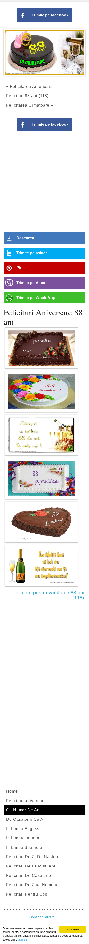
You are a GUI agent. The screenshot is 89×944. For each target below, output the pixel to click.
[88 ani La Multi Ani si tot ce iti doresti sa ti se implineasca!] (41, 566)
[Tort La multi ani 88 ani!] (41, 478)
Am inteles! (72, 929)
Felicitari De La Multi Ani (30, 866)
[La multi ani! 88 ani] (41, 348)
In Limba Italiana (22, 838)
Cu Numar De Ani (23, 810)
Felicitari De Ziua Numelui (32, 885)
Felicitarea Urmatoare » (29, 105)
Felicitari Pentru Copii (28, 894)
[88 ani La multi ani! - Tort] (41, 391)
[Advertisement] (44, 183)
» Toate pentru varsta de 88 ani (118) (49, 595)
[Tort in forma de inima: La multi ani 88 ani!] (41, 522)
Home (12, 791)
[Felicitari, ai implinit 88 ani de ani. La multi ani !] (41, 435)
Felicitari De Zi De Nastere (33, 857)
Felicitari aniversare (26, 801)
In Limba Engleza (23, 829)
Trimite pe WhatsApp (35, 298)
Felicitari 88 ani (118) (27, 96)
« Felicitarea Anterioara (29, 86)
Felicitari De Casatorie (28, 875)
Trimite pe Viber (30, 283)
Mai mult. (23, 939)
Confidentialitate (42, 916)
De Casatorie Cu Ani (26, 819)
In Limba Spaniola (24, 847)
